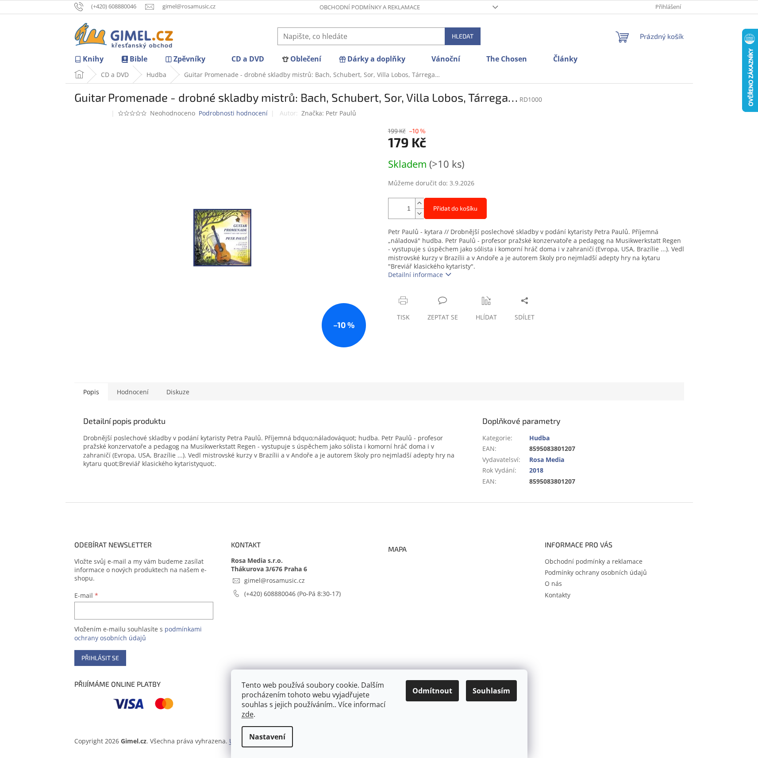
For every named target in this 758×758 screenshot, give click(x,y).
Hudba (539, 438)
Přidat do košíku (455, 208)
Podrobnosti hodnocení (233, 113)
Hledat (462, 36)
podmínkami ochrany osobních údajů (138, 633)
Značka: (328, 113)
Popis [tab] (91, 392)
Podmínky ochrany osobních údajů (596, 572)
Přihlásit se (100, 658)
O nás (553, 583)
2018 (536, 470)
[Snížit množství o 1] (419, 213)
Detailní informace (415, 274)
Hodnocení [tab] (133, 392)
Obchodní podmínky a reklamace (369, 7)
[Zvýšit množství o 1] (419, 203)
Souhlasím (491, 691)
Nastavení (267, 737)
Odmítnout (432, 691)
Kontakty (557, 595)
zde (248, 714)
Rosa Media (546, 459)
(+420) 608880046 (270, 593)
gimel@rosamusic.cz (274, 580)
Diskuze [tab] (177, 392)
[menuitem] (88, 59)
